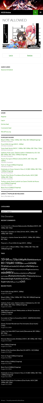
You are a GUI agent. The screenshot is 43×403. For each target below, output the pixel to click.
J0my (24, 269)
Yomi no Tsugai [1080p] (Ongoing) (12, 165)
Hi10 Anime (6, 12)
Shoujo (39, 276)
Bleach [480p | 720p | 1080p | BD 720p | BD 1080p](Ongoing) (20, 140)
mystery (23, 273)
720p (15, 259)
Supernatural (7, 282)
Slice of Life (23, 278)
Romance (13, 275)
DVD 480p (19, 266)
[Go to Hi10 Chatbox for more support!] (21, 36)
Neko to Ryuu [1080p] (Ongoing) (11, 361)
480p (11, 260)
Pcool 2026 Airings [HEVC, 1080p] (12, 144)
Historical (14, 269)
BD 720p (6, 262)
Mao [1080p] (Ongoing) (8, 344)
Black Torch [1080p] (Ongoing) (11, 187)
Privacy (3, 400)
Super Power (16, 282)
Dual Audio (12, 266)
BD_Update (25, 263)
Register (30, 55)
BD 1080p (16, 262)
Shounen (5, 278)
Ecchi (25, 266)
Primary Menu (40, 12)
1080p (21, 259)
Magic (28, 269)
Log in (3, 120)
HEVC (4, 269)
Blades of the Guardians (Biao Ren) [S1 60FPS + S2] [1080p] (20, 350)
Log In (11, 55)
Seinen (31, 276)
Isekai (21, 269)
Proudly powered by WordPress (15, 400)
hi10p (10, 269)
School (21, 276)
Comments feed (6, 128)
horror (18, 269)
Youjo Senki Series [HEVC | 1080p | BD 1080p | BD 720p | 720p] (21, 148)
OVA (27, 273)
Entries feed (5, 124)
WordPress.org (6, 132)
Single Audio (13, 279)
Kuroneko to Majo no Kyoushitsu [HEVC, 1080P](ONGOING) (20, 318)
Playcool (4, 231)
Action (27, 259)
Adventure (36, 259)
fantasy (30, 266)
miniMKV (7, 272)
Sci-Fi (26, 276)
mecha (32, 269)
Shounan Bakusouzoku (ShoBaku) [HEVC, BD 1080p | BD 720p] (21, 339)
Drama (4, 266)
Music (19, 273)
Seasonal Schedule (7, 70)
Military (37, 269)
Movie (15, 273)
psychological (5, 276)
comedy (32, 262)
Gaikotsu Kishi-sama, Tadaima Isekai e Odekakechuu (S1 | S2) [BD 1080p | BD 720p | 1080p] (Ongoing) (20, 153)
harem (36, 266)
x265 (22, 281)
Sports (29, 279)
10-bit (5, 259)
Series (35, 276)
